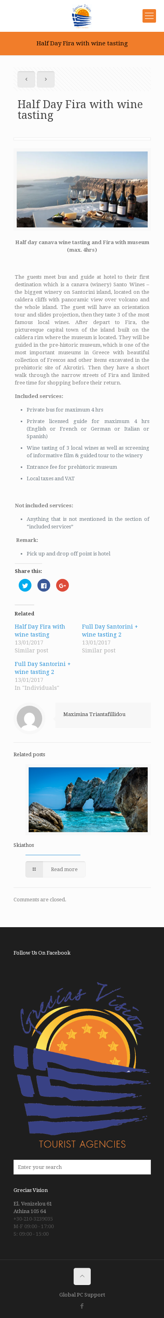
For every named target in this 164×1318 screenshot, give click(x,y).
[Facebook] (82, 1306)
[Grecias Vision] (82, 16)
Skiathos (24, 845)
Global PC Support (82, 1295)
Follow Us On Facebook (42, 953)
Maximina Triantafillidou (94, 714)
